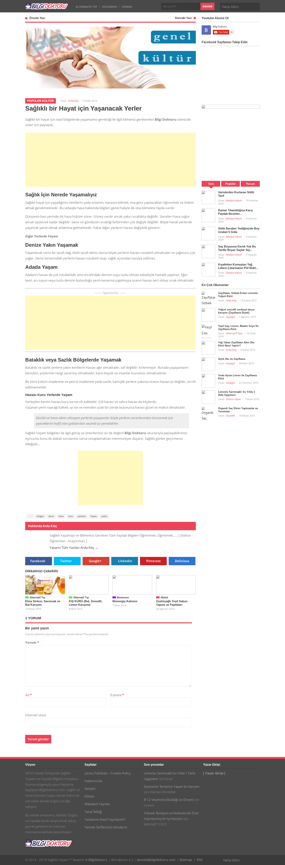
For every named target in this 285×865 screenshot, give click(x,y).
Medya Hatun (234, 200)
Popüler (230, 183)
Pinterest (256, 6)
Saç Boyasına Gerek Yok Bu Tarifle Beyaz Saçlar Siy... (237, 248)
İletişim (90, 788)
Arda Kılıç (73, 100)
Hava (61, 516)
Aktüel (164, 597)
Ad (28, 695)
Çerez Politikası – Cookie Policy (108, 773)
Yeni (211, 183)
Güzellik (230, 415)
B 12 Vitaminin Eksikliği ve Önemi (168, 799)
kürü (70, 516)
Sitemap (186, 859)
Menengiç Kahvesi (124, 601)
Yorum (32, 642)
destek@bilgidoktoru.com (156, 859)
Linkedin (125, 561)
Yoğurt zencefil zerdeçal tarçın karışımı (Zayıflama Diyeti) (236, 311)
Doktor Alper (233, 399)
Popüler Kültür (40, 100)
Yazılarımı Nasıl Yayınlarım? (105, 819)
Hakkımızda (93, 781)
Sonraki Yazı (183, 18)
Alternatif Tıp (86, 7)
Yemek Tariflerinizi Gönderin (106, 827)
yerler (104, 516)
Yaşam (93, 516)
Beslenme (123, 597)
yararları (82, 516)
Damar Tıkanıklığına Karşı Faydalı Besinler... (235, 212)
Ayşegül (230, 317)
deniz (51, 516)
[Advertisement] (110, 160)
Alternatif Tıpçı (234, 333)
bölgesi (40, 516)
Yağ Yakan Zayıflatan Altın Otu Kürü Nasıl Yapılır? (236, 344)
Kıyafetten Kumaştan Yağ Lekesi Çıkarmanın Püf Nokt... (238, 266)
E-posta (117, 695)
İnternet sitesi (35, 715)
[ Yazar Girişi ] (214, 773)
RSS (199, 859)
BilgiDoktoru (97, 859)
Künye (89, 796)
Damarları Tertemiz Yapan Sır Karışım (172, 786)
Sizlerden (109, 7)
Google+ (250, 6)
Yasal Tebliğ (93, 811)
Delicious (182, 561)
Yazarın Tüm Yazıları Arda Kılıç (74, 547)
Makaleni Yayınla (97, 804)
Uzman (127, 7)
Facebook (244, 6)
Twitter (66, 561)
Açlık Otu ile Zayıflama (231, 358)
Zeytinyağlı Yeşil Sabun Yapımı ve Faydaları (171, 603)
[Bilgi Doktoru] (46, 7)
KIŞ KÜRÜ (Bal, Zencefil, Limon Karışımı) (85, 603)
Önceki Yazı (37, 18)
